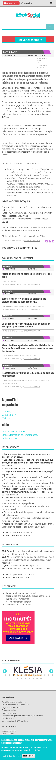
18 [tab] (33, 678)
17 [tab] (29, 678)
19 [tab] (37, 678)
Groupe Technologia (32, 241)
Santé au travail (9, 241)
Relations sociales (10, 281)
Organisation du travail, (13, 431)
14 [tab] (17, 678)
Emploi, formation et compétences (16, 306)
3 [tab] (13, 675)
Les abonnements (9, 731)
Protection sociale (29, 380)
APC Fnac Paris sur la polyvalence (19, 503)
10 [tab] (41, 675)
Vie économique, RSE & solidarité (15, 721)
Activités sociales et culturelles (14, 702)
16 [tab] (25, 678)
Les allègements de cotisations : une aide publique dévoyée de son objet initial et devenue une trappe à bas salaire (28, 463)
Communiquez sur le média (18, 604)
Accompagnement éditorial (18, 601)
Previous (4, 671)
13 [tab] (52, 675)
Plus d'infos (34, 750)
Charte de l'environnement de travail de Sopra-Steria (28, 477)
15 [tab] (21, 678)
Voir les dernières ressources (19, 532)
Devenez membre (30, 39)
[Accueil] (28, 15)
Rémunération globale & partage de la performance (22, 716)
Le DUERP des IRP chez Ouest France (22, 468)
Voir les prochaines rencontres (20, 574)
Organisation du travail (12, 356)
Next (51, 671)
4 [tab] (17, 675)
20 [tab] (41, 678)
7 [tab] (29, 675)
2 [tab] (9, 675)
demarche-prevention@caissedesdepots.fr (24, 230)
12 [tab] (49, 675)
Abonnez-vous (11, 3)
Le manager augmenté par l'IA (24, 565)
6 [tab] (25, 675)
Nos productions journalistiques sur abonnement (28, 596)
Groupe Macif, (9, 414)
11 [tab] (45, 675)
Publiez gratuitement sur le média (21, 593)
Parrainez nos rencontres (17, 599)
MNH (47, 380)
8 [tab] (33, 675)
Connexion (26, 3)
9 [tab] (37, 675)
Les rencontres (8, 734)
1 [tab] (6, 675)
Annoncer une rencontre (17, 577)
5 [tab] (21, 675)
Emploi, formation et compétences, (20, 434)
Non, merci (28, 756)
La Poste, (6, 411)
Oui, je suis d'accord (11, 756)
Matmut (6, 418)
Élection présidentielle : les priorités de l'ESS (30, 568)
